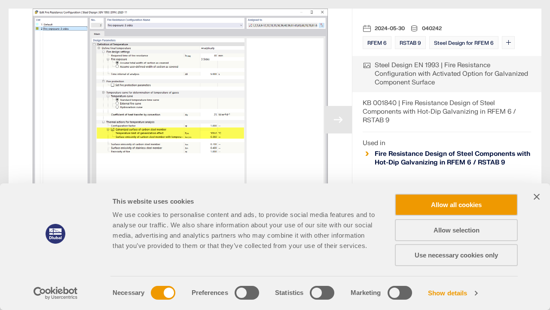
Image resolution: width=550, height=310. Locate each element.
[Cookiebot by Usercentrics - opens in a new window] (55, 293)
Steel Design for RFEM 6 (464, 43)
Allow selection (457, 230)
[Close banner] (537, 197)
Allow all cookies (456, 204)
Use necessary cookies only (456, 255)
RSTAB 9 (410, 43)
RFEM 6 (377, 43)
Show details (447, 293)
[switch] (247, 293)
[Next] (338, 119)
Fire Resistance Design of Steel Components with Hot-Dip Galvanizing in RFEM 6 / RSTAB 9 (452, 158)
